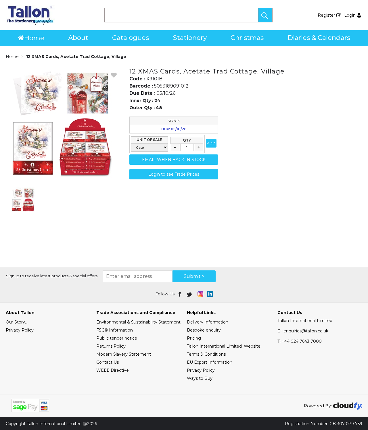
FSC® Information (114, 330)
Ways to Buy (199, 378)
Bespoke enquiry (204, 330)
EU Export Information (209, 362)
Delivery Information (207, 322)
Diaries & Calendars (319, 38)
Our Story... (17, 322)
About (78, 38)
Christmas (247, 38)
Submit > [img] (194, 276)
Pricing (194, 338)
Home (34, 38)
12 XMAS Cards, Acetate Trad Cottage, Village (76, 56)
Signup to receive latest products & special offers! (52, 276)
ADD (211, 143)
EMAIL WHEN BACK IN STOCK (174, 159)
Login (350, 15)
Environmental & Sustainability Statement (138, 322)
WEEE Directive (112, 370)
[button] (265, 15)
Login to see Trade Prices (173, 174)
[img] (180, 294)
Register (326, 15)
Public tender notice (116, 338)
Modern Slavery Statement (123, 354)
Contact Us (107, 362)
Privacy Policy (20, 330)
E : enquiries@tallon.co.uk (302, 331)
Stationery (190, 38)
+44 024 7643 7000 (299, 341)
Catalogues (130, 38)
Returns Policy (111, 346)
